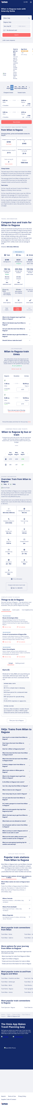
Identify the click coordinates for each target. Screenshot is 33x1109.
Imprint (3, 1096)
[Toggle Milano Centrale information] (29, 900)
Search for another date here (16, 411)
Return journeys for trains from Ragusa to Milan (16, 956)
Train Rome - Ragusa (7, 989)
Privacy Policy (22, 1096)
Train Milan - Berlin (6, 985)
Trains (8, 1014)
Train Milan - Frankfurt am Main (10, 978)
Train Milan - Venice (7, 992)
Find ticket (8, 144)
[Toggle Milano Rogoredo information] (29, 917)
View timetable (9, 164)
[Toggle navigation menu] (31, 2)
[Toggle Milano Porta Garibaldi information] (29, 909)
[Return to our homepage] (4, 2)
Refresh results (15, 369)
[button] (9, 26)
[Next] (29, 87)
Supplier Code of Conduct (8, 1099)
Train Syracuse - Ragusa (8, 1007)
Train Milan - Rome (6, 934)
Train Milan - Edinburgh (8, 982)
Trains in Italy (16, 1014)
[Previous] (5, 453)
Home (3, 1014)
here (29, 421)
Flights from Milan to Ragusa (10, 959)
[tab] (8, 92)
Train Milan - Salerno (7, 938)
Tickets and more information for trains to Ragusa (16, 964)
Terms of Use (12, 1096)
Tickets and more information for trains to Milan (16, 961)
